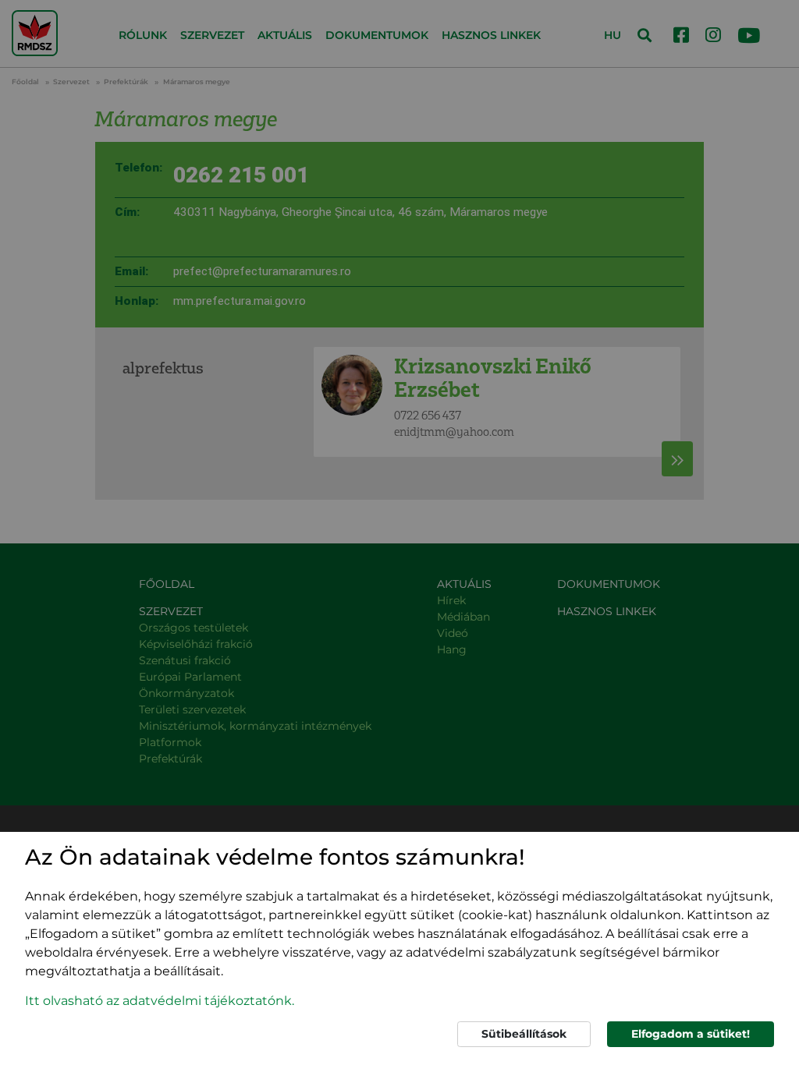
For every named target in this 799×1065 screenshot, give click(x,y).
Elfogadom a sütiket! (690, 1034)
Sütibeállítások (523, 1034)
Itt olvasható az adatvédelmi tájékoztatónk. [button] (159, 1000)
